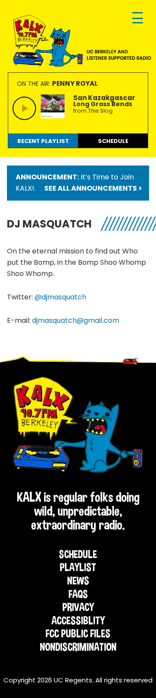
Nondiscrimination (78, 646)
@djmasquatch (60, 297)
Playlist (78, 567)
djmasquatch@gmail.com (75, 320)
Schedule (78, 554)
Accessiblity (78, 620)
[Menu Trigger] (138, 18)
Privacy (78, 607)
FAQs (78, 594)
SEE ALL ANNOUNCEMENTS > (93, 188)
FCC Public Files (78, 633)
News (78, 580)
